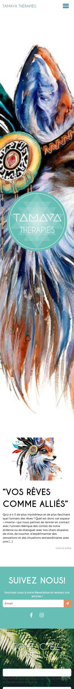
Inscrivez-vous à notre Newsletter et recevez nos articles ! (37, 594)
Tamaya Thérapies (19, 6)
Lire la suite (63, 548)
